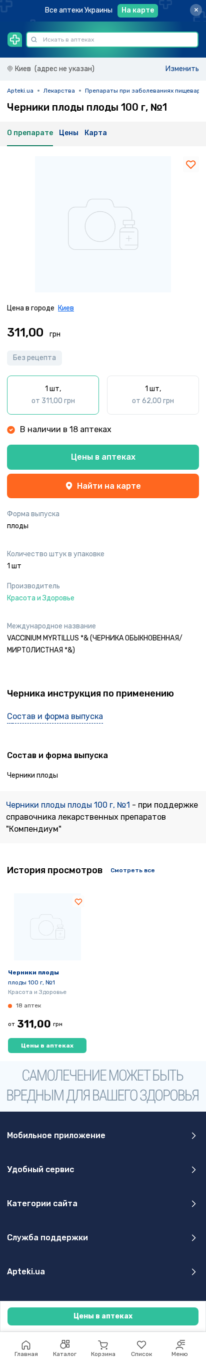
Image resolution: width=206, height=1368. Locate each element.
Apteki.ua (20, 90)
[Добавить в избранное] (191, 164)
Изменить (182, 69)
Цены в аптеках (103, 457)
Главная (26, 1353)
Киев (66, 308)
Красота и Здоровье (37, 991)
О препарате (30, 133)
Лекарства (59, 90)
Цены (68, 133)
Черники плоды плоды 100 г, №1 (69, 805)
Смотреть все (132, 870)
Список (141, 1353)
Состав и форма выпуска (55, 716)
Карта (95, 133)
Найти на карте (109, 486)
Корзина (103, 1353)
